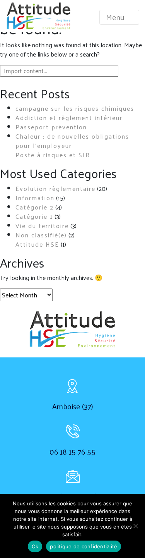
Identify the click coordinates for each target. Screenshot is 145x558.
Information (35, 197)
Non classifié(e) (41, 234)
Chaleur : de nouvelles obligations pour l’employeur (72, 140)
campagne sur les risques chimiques (74, 108)
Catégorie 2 (34, 207)
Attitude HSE (37, 244)
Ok (35, 546)
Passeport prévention (51, 126)
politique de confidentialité (83, 546)
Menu (116, 17)
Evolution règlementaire (55, 188)
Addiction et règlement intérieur (69, 117)
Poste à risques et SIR (52, 154)
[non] (135, 526)
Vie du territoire (42, 225)
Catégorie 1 (34, 216)
